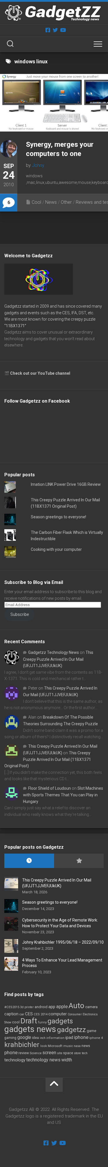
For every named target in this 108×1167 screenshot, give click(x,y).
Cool (36, 202)
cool (16, 1022)
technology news (43, 1060)
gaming (10, 1038)
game (91, 1031)
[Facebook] (47, 30)
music (68, 1046)
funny (42, 1022)
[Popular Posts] (79, 861)
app (51, 1006)
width (66, 1060)
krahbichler (21, 1045)
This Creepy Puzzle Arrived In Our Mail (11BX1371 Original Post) (47, 759)
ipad (69, 1037)
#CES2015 (11, 1007)
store (77, 1053)
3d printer (27, 1007)
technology (14, 1060)
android (41, 1007)
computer (57, 1013)
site (59, 1053)
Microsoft (55, 1046)
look (43, 1046)
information (55, 1038)
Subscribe (19, 614)
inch (43, 1038)
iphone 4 (96, 1038)
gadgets (60, 1021)
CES (29, 1013)
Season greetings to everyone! (58, 517)
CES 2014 (41, 1014)
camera (91, 1007)
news (86, 1046)
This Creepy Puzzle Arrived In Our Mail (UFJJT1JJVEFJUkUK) (58, 659)
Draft (28, 1020)
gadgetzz (71, 1030)
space (68, 1053)
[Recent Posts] (29, 861)
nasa (77, 1046)
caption (11, 1014)
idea (35, 1038)
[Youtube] (62, 30)
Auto (76, 1005)
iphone (81, 1037)
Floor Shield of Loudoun (49, 788)
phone (11, 1052)
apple (62, 1006)
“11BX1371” (15, 325)
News (51, 202)
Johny (38, 165)
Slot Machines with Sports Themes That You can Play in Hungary (63, 795)
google (24, 1037)
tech (85, 1053)
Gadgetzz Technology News (53, 652)
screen (49, 1052)
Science (35, 1053)
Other (66, 202)
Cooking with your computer (56, 549)
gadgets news (30, 1029)
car (21, 1014)
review (23, 1053)
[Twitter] (55, 30)
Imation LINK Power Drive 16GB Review (66, 484)
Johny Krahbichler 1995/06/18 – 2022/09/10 (63, 942)
